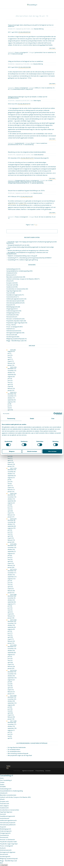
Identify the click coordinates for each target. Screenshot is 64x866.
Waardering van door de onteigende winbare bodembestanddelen (27, 152)
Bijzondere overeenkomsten (14, 277)
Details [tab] (32, 418)
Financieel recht (10, 285)
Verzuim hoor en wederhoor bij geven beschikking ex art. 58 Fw (26, 190)
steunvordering (29, 144)
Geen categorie (4, 806)
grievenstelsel (39, 52)
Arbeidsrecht (10, 273)
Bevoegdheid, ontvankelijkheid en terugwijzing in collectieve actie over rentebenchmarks (27, 253)
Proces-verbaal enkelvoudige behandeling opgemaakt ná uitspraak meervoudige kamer (30, 247)
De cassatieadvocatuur (14, 751)
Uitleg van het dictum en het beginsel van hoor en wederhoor (25, 61)
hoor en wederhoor (48, 52)
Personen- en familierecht (13, 319)
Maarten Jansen (37, 193)
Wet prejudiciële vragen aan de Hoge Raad (20, 755)
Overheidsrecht (10, 315)
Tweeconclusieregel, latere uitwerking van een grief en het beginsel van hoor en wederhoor (31, 25)
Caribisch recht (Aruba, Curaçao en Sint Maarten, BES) (21, 279)
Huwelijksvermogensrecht (13, 295)
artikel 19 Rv (23, 203)
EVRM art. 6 (38, 88)
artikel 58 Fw (12, 203)
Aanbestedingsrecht (12, 269)
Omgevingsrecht (11, 309)
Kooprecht (9, 305)
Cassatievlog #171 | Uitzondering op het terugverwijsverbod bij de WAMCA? (30, 258)
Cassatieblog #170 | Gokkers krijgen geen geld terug (23, 260)
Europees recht (10, 283)
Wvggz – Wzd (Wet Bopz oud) (14, 340)
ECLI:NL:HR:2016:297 (26, 196)
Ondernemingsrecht (12, 311)
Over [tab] (52, 418)
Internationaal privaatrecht (14, 301)
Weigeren (11, 451)
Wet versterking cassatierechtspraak (18, 753)
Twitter (8, 766)
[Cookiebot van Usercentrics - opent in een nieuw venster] (55, 414)
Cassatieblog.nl (6, 775)
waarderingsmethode (38, 183)
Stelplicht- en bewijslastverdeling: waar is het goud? (22, 256)
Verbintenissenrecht (12, 331)
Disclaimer (47, 770)
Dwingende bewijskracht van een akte (18, 245)
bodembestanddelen (14, 182)
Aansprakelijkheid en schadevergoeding (17, 271)
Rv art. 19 (21, 144)
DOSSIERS (3, 786)
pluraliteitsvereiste (13, 144)
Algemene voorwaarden (28, 770)
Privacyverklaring (40, 770)
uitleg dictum (29, 89)
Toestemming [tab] (11, 418)
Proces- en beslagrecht (21, 52)
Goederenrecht (10, 287)
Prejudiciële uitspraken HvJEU (14, 321)
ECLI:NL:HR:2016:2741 (27, 158)
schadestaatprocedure (18, 89)
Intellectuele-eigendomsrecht (14, 299)
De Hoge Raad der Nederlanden (17, 747)
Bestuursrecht (10, 275)
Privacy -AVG (10, 325)
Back (1, 863)
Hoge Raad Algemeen (12, 291)
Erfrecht (8, 281)
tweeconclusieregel (17, 54)
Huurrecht (9, 293)
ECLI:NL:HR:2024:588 (24, 67)
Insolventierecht (19, 143)
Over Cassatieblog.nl (6, 780)
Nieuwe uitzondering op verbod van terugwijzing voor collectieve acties (28, 250)
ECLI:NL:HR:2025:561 (24, 32)
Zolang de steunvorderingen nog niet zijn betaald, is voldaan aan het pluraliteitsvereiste (27, 97)
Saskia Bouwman (39, 154)
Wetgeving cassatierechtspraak (15, 338)
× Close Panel (4, 865)
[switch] (24, 444)
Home (2, 778)
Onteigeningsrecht (20, 180)
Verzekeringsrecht (11, 336)
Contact (2, 782)
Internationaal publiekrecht (14, 303)
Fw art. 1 (33, 143)
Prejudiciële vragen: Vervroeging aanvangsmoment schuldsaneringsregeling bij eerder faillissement (31, 242)
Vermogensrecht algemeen (14, 333)
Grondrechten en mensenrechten (15, 289)
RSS (7, 768)
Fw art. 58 (37, 217)
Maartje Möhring (39, 29)
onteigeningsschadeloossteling (16, 183)
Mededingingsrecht (11, 307)
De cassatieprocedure (14, 749)
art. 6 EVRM (49, 180)
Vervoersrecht (10, 334)
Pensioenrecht (10, 317)
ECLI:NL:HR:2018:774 (24, 104)
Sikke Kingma (37, 100)
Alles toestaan (52, 451)
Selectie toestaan (32, 451)
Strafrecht (9, 329)
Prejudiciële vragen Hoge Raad (15, 323)
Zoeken (2, 784)
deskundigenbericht (26, 182)
